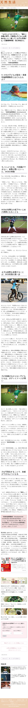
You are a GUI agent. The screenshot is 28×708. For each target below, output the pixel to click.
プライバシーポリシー (20, 701)
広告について (4, 700)
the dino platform (15, 706)
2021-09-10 (4, 44)
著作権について (12, 700)
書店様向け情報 (20, 700)
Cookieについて (14, 703)
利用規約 (12, 701)
